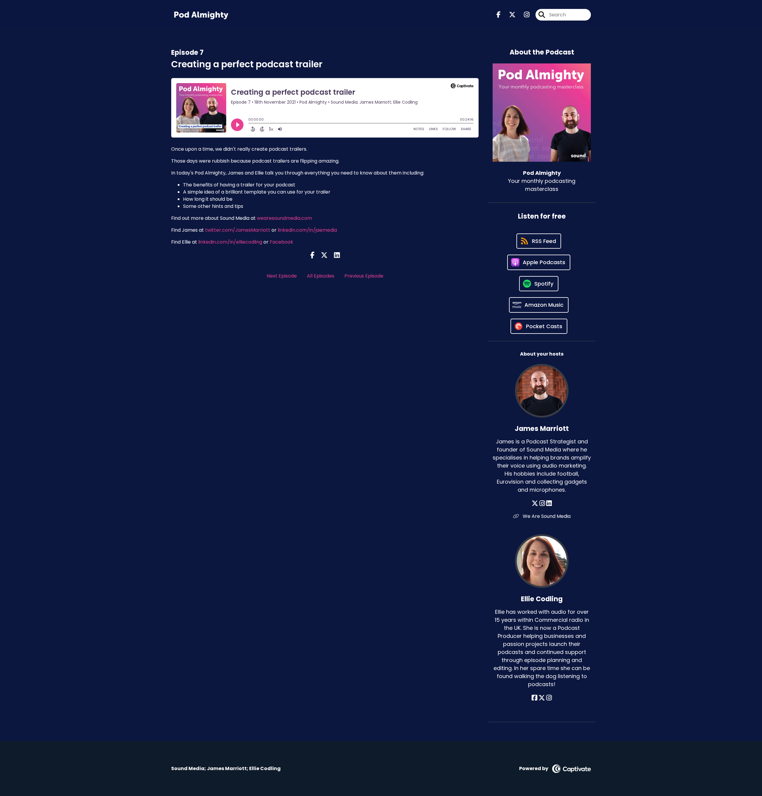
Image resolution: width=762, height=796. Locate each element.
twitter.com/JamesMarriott (237, 230)
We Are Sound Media (546, 516)
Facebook (280, 242)
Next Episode (282, 275)
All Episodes (320, 275)
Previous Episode (363, 275)
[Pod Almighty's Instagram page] (523, 14)
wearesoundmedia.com (284, 218)
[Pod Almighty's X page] (509, 14)
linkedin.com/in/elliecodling (230, 242)
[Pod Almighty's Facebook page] (498, 14)
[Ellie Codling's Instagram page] (549, 697)
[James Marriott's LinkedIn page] (549, 503)
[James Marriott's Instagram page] (542, 503)
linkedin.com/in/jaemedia (307, 230)
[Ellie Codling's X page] (541, 697)
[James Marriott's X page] (535, 503)
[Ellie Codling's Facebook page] (534, 697)
